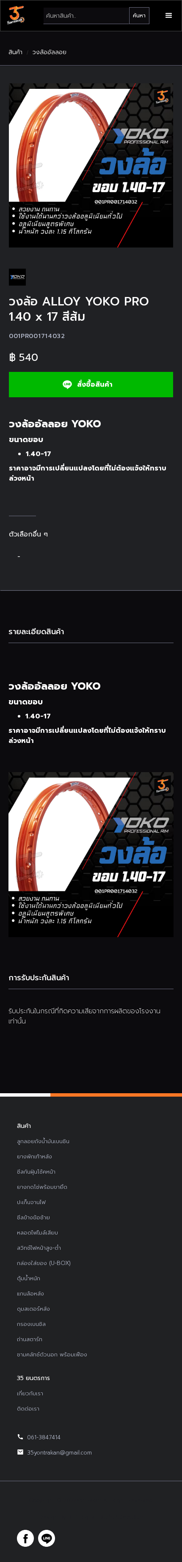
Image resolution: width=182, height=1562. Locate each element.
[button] (169, 15)
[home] (15, 15)
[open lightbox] (91, 165)
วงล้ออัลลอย (49, 52)
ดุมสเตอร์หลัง (33, 1309)
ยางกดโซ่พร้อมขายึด (42, 1187)
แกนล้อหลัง (30, 1294)
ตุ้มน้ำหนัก (28, 1278)
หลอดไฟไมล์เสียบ (37, 1233)
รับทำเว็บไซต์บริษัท (122, 1517)
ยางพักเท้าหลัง (34, 1156)
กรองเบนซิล (31, 1324)
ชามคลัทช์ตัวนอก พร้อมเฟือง (52, 1354)
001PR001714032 (37, 336)
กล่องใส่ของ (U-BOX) (44, 1263)
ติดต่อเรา (28, 1409)
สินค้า (15, 52)
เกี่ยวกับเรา (30, 1393)
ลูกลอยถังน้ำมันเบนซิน (43, 1141)
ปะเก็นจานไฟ (31, 1202)
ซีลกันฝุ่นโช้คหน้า (36, 1172)
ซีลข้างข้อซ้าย (33, 1217)
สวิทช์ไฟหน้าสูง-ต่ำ (39, 1248)
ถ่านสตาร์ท (29, 1339)
